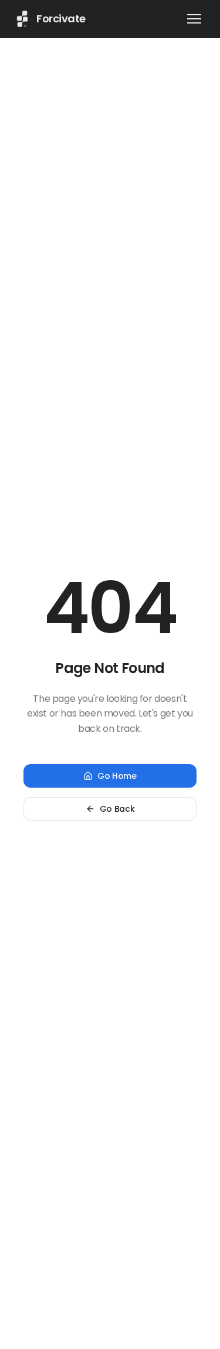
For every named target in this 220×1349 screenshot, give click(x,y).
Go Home (117, 776)
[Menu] (194, 18)
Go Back (117, 809)
